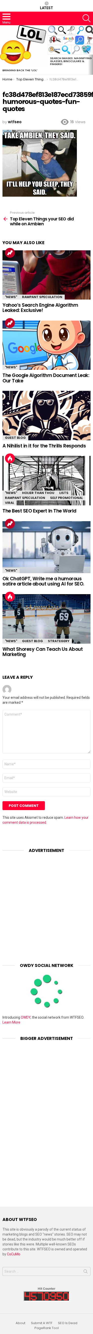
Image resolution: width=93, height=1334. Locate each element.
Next (90, 50)
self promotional (66, 497)
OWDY (26, 1017)
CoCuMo (13, 1254)
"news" (11, 297)
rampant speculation (42, 297)
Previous (2, 50)
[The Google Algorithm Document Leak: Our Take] (46, 345)
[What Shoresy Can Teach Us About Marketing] (46, 619)
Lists (63, 493)
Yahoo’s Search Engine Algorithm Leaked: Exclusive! (40, 308)
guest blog (15, 437)
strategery (58, 641)
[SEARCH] (87, 18)
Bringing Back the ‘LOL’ (19, 70)
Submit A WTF (41, 1323)
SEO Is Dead (67, 1323)
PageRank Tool (46, 1328)
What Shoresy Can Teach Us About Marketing (42, 652)
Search (86, 1272)
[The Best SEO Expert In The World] (46, 480)
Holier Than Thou (38, 493)
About (20, 1323)
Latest (46, 8)
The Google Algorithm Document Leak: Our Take (45, 378)
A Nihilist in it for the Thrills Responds (44, 446)
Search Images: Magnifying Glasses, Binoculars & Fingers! (71, 61)
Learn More (11, 1022)
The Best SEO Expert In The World (39, 511)
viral (9, 502)
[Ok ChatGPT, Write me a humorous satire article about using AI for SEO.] (46, 547)
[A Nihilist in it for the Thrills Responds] (46, 415)
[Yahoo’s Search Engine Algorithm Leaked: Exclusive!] (46, 275)
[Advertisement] (46, 904)
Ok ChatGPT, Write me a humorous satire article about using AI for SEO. (43, 581)
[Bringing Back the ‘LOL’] (24, 46)
